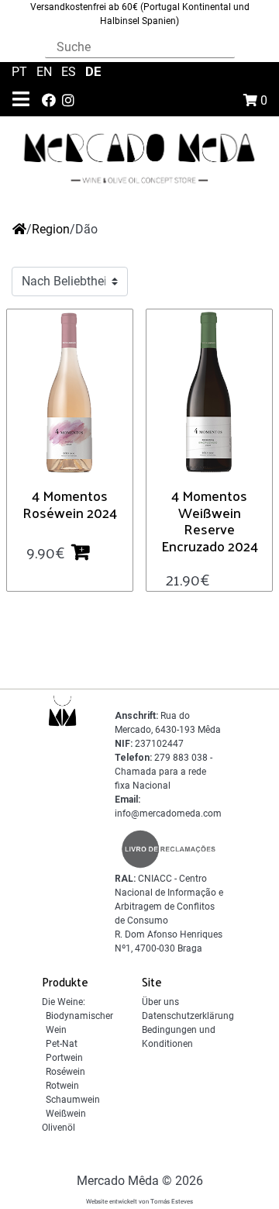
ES (70, 71)
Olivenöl (58, 1127)
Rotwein (62, 1085)
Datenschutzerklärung (188, 1015)
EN (45, 71)
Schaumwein (73, 1099)
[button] (86, 551)
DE (93, 71)
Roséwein (65, 1071)
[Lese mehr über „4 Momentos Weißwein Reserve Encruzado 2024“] (222, 578)
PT (21, 71)
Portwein (64, 1057)
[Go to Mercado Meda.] (19, 229)
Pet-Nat (62, 1043)
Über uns (160, 1002)
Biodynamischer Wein (79, 1022)
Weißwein (66, 1113)
